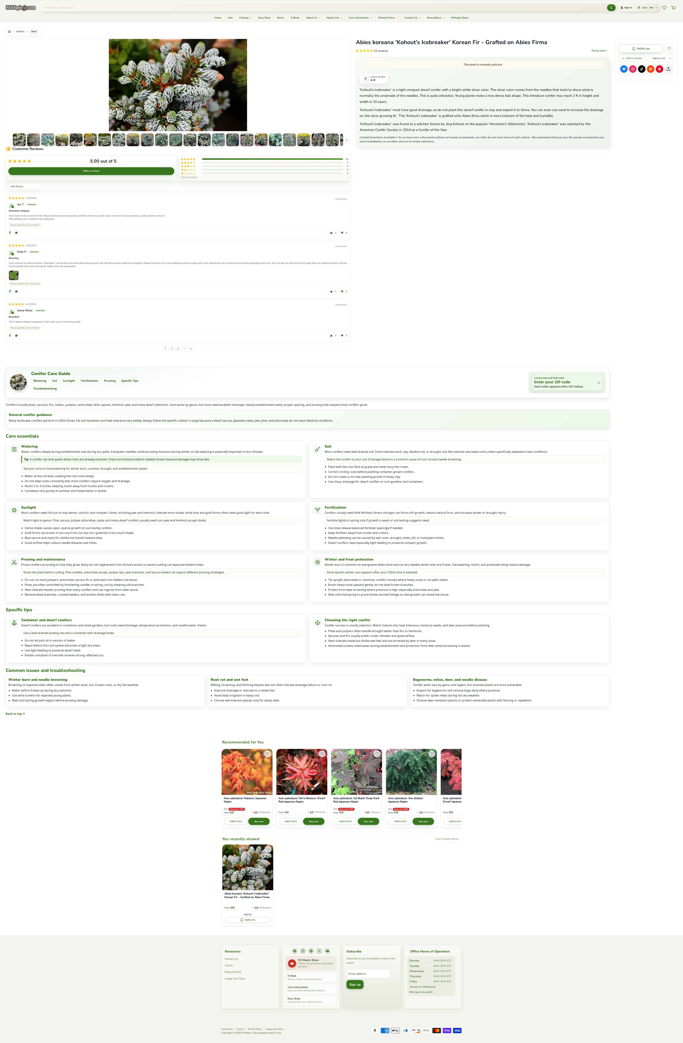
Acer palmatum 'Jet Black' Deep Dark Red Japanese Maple (356, 800)
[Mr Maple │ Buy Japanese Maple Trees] (23, 8)
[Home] (9, 31)
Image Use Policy (235, 978)
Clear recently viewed (446, 839)
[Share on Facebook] (624, 69)
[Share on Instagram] (633, 69)
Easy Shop (264, 17)
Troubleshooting (45, 388)
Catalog (244, 17)
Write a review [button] (91, 171)
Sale (230, 17)
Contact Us (411, 17)
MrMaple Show (459, 17)
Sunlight (69, 381)
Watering (39, 381)
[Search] (611, 7)
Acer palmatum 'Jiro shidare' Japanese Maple (405, 800)
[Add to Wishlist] (669, 48)
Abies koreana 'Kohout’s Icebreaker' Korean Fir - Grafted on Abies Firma (246, 895)
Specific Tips (129, 381)
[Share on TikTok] (641, 69)
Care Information (359, 17)
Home (218, 17)
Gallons (20, 31)
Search (229, 965)
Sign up (355, 984)
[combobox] (323, 8)
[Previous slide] (9, 140)
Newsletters (434, 17)
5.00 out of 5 (103, 161)
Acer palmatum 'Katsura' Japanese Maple (245, 800)
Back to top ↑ (15, 714)
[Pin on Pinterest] (659, 69)
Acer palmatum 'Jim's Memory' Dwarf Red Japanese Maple (302, 800)
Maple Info (333, 17)
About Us (312, 17)
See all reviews (189, 177)
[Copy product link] (668, 69)
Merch (280, 17)
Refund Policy (386, 17)
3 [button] (178, 348)
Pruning (110, 381)
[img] (16, 198)
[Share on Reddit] (650, 69)
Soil (54, 381)
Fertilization (89, 381)
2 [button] (171, 348)
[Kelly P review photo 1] (14, 275)
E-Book (295, 17)
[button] (19, 139)
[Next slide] (347, 140)
